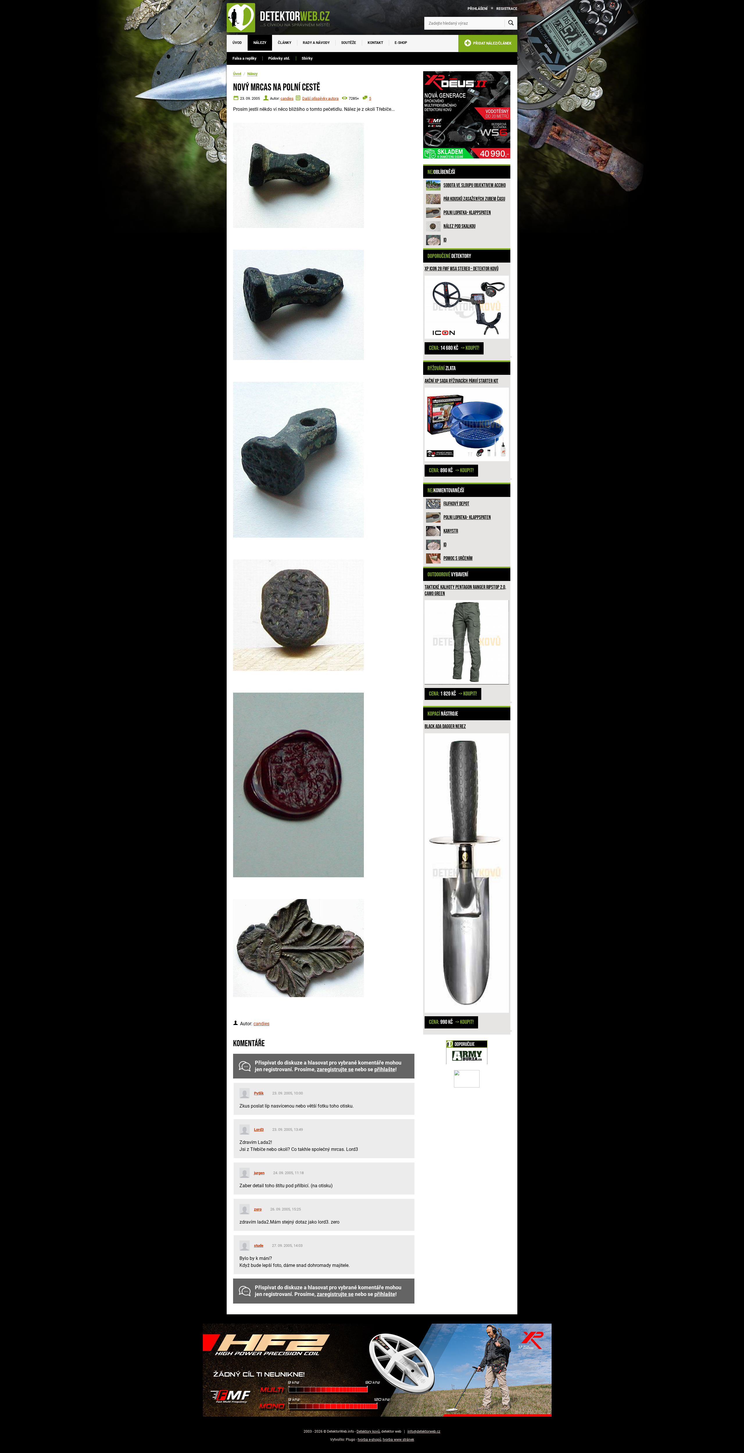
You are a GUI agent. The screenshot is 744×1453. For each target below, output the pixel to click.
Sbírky (307, 58)
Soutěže (348, 43)
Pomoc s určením (458, 558)
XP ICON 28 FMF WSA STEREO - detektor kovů (461, 269)
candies (287, 98)
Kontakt (375, 43)
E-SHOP (401, 43)
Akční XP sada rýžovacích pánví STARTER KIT (461, 381)
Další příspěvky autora (320, 98)
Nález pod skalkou (459, 226)
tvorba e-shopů (369, 1440)
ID (444, 240)
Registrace (506, 9)
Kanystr (450, 531)
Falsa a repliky (245, 58)
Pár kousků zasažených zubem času (474, 199)
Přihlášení (478, 9)
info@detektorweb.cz (423, 1431)
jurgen (259, 1173)
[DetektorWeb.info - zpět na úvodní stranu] (282, 17)
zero (258, 1209)
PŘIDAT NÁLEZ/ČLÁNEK (491, 43)
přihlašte (384, 1069)
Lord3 (259, 1129)
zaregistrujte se (335, 1069)
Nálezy (259, 43)
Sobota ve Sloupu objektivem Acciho (474, 185)
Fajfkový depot (456, 504)
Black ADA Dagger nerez (445, 726)
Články (284, 43)
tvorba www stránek (398, 1440)
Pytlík (259, 1093)
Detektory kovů (368, 1431)
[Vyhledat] (511, 23)
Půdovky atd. (279, 58)
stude (258, 1245)
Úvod (237, 43)
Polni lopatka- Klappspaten (467, 213)
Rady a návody (316, 43)
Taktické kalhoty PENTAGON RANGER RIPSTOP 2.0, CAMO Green (465, 590)
